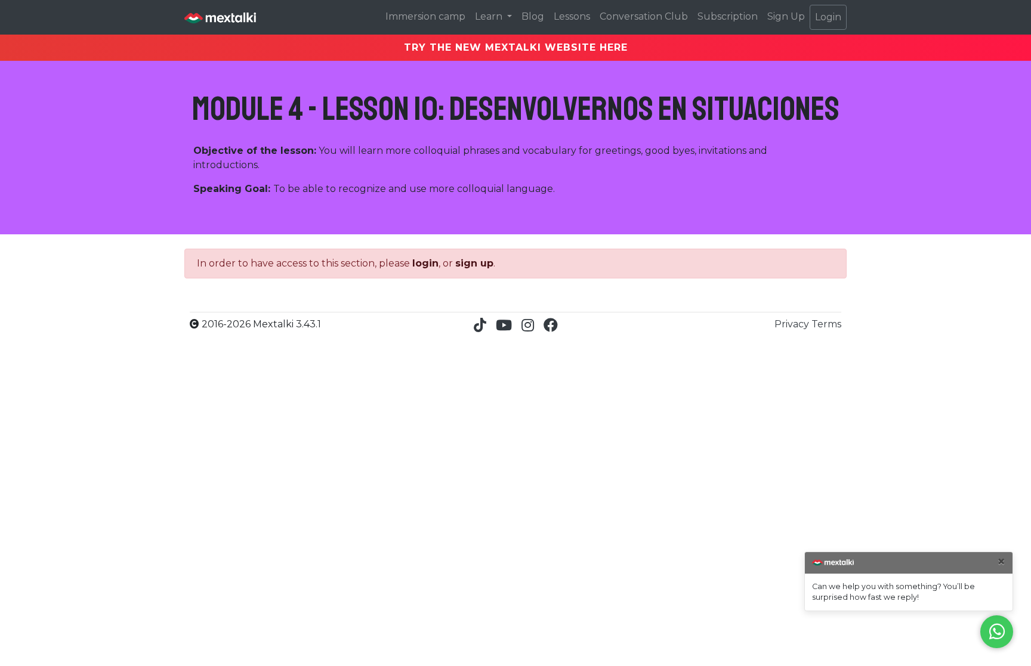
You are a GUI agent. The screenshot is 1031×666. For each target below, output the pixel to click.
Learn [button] (490, 16)
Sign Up (786, 16)
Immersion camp (425, 16)
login (425, 263)
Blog (532, 16)
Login (828, 17)
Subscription (727, 16)
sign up (474, 263)
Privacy (792, 324)
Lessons (572, 16)
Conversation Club (644, 16)
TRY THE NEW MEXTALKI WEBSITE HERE (516, 47)
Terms (826, 324)
